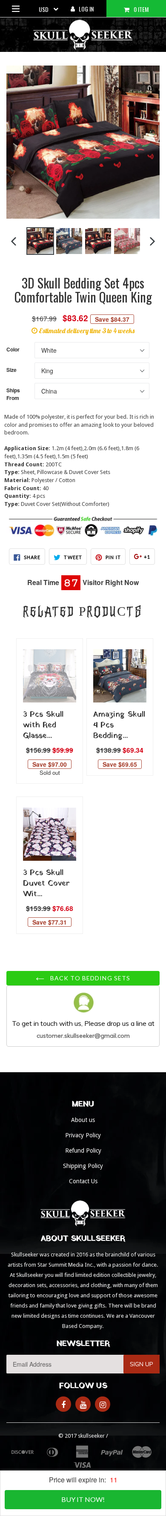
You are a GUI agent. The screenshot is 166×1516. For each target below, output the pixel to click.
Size (11, 370)
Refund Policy (83, 1150)
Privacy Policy (83, 1135)
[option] (40, 241)
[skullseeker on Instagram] (102, 1404)
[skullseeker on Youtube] (83, 1404)
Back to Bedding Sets (90, 978)
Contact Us (83, 1181)
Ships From (13, 394)
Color (13, 349)
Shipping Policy (83, 1165)
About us (83, 1119)
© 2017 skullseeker (81, 1436)
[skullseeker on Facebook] (63, 1404)
